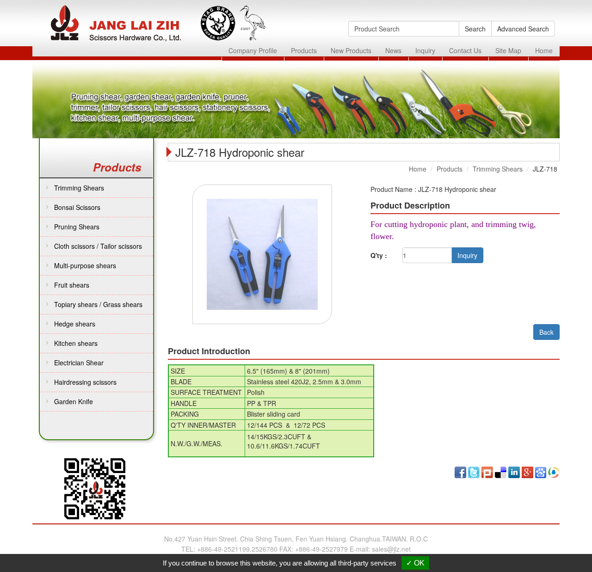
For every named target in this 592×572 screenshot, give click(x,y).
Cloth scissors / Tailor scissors (98, 246)
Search (475, 28)
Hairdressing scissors (85, 382)
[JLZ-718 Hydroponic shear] (262, 253)
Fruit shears (71, 284)
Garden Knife (73, 401)
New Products (351, 50)
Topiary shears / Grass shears (98, 304)
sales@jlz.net (391, 549)
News (393, 50)
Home (544, 50)
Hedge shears (74, 323)
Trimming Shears (79, 187)
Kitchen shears (76, 343)
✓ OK (415, 563)
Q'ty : (378, 255)
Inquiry (425, 50)
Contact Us (465, 50)
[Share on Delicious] (500, 471)
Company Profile (252, 50)
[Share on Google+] (527, 471)
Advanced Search (523, 28)
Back (546, 332)
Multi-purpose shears (85, 265)
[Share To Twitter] (474, 471)
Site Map (508, 50)
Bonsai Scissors (77, 207)
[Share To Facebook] (460, 471)
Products (304, 50)
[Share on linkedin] (514, 471)
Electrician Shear (79, 362)
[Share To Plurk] (487, 471)
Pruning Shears (76, 226)
